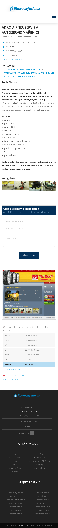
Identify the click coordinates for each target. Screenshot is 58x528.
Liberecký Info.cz (15, 514)
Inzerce (14, 461)
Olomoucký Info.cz (42, 510)
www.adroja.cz (16, 59)
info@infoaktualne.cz (29, 421)
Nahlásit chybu (39, 468)
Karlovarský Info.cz (42, 514)
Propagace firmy (14, 468)
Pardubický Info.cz (15, 492)
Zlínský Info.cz (42, 503)
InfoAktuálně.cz (24, 525)
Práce (14, 464)
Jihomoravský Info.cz (15, 510)
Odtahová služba (14, 69)
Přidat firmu (39, 454)
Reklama (14, 471)
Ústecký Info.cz (15, 496)
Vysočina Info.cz (15, 503)
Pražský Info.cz (43, 496)
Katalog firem (14, 457)
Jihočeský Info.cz (42, 499)
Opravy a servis (26, 76)
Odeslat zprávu (29, 255)
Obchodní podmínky (39, 457)
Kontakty (39, 464)
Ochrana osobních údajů (39, 461)
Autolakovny (34, 69)
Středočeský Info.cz (42, 506)
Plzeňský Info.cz (42, 492)
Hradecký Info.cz (15, 506)
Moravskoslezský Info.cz (15, 499)
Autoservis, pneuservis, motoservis (24, 72)
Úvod (14, 454)
